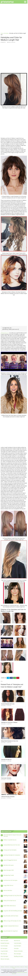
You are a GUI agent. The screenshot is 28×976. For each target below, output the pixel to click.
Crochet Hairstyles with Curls (7, 704)
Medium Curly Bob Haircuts (10, 840)
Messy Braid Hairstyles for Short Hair (9, 741)
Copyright (12, 966)
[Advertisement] (14, 19)
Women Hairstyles (5, 959)
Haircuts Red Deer (8, 890)
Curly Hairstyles (17, 943)
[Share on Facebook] (11, 678)
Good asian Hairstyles (6, 778)
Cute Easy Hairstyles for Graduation (12, 855)
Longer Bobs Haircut (8, 885)
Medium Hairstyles (18, 951)
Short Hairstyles (4, 956)
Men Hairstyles (17, 953)
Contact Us (7, 966)
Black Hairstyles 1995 (9, 870)
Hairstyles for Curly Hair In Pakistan (9, 722)
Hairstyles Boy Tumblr (9, 875)
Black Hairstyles (4, 940)
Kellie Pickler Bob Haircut (10, 905)
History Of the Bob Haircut (10, 900)
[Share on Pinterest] (17, 678)
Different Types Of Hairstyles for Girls (12, 921)
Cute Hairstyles (4, 945)
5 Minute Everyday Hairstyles (8, 796)
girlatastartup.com (5, 332)
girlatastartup (7, 1)
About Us (22, 966)
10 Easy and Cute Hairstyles (10, 850)
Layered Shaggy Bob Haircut (10, 860)
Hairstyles (4, 42)
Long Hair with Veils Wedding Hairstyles (13, 910)
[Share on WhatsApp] (14, 678)
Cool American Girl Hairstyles (10, 880)
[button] (25, 1)
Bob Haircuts (17, 940)
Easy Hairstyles (17, 945)
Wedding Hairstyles (18, 956)
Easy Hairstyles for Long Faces (11, 931)
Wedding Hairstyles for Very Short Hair (13, 895)
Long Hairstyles (4, 951)
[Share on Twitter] (8, 678)
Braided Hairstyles (5, 943)
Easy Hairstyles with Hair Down (11, 915)
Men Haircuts (4, 953)
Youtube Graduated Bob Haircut (11, 926)
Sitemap (2, 966)
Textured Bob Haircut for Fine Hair (12, 845)
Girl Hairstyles (4, 948)
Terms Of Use (17, 966)
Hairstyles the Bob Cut (6, 759)
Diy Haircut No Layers (9, 865)
